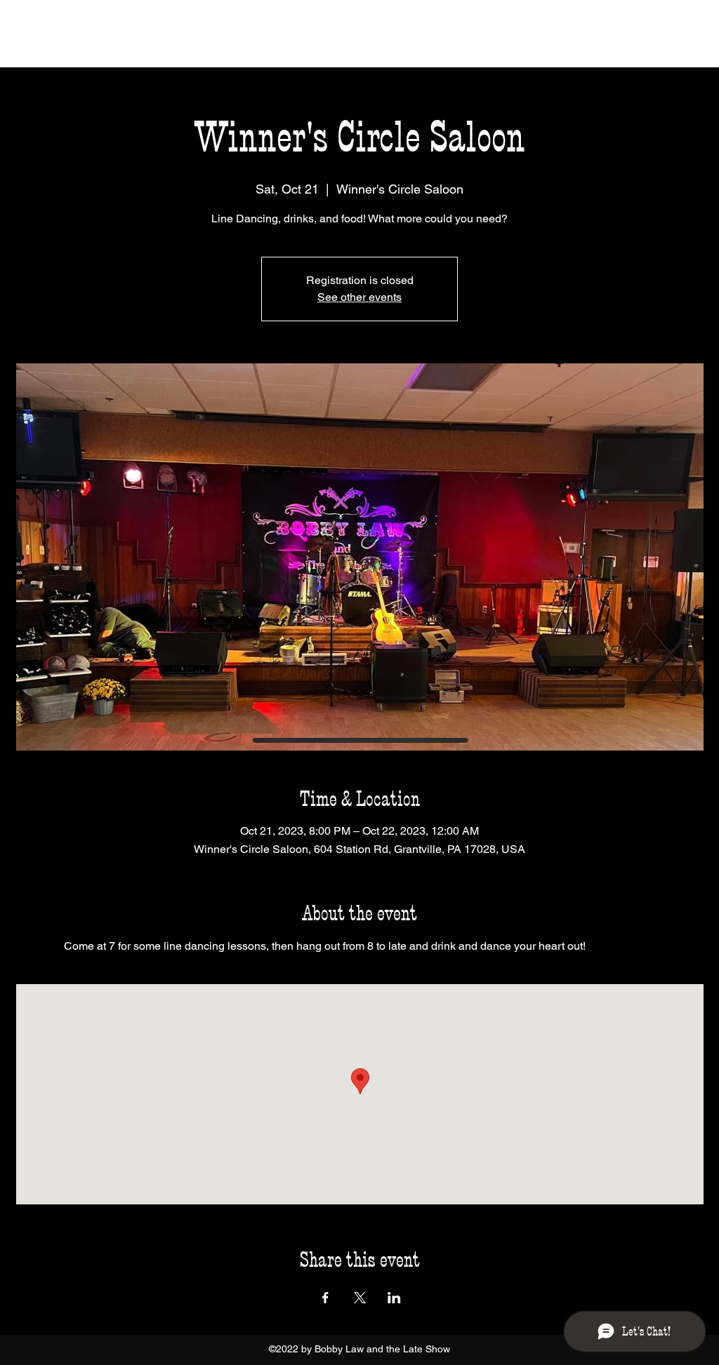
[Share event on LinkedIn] (394, 1297)
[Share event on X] (360, 1297)
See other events (359, 297)
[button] (687, 35)
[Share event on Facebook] (325, 1297)
